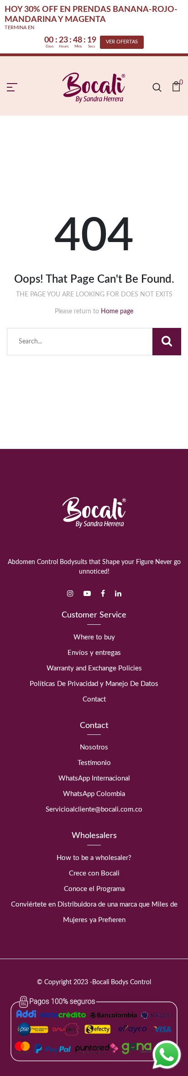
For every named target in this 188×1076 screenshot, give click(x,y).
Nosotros (94, 747)
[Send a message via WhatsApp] (166, 1054)
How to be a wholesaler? (94, 857)
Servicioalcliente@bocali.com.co (94, 809)
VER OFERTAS (122, 41)
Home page (117, 311)
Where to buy (94, 637)
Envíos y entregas (94, 652)
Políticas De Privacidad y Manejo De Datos (94, 683)
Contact (94, 699)
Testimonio (94, 763)
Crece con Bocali (94, 873)
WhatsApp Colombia (94, 794)
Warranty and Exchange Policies (94, 668)
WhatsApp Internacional (94, 778)
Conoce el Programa (94, 889)
